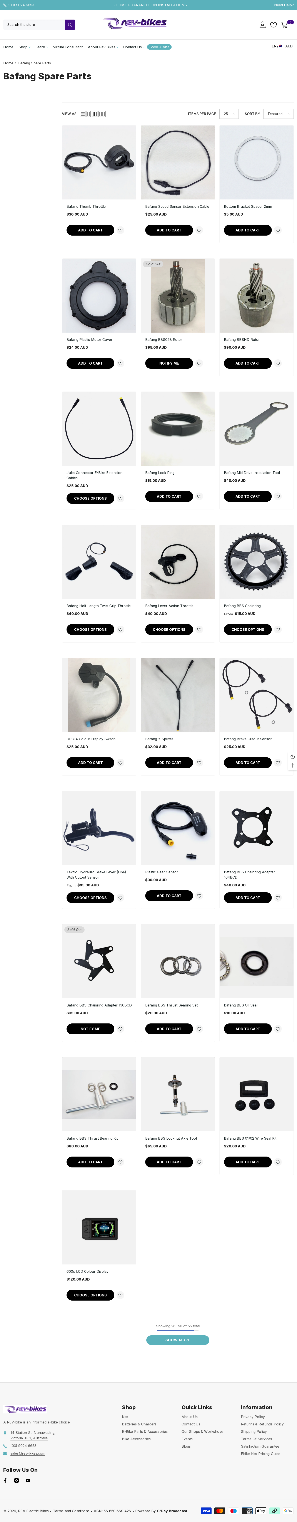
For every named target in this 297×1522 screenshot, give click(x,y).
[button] (82, 114)
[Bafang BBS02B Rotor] (178, 296)
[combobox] (34, 25)
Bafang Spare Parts (34, 63)
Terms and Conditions (71, 1511)
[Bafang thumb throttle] (99, 162)
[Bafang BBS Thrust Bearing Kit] (99, 1094)
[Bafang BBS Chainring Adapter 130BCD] (99, 961)
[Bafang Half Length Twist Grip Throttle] (99, 562)
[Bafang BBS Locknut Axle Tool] (178, 1094)
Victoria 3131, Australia (29, 1438)
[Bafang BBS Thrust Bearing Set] (178, 961)
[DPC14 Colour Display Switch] (99, 695)
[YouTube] (28, 1480)
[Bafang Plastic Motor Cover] (99, 296)
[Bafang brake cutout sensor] (257, 695)
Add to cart (90, 230)
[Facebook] (5, 1480)
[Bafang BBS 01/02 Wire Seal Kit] (257, 1094)
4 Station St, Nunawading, (33, 1432)
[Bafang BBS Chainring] (257, 562)
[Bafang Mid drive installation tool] (257, 429)
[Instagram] (16, 1480)
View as (69, 114)
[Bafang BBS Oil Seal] (257, 961)
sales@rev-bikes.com (27, 1453)
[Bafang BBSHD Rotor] (257, 296)
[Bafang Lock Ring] (178, 429)
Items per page (202, 114)
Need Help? (284, 5)
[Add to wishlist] (120, 230)
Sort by (252, 114)
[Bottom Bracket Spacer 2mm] (257, 162)
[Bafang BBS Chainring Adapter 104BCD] (257, 828)
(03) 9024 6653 (21, 5)
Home (8, 63)
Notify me (169, 363)
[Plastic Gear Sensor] (178, 828)
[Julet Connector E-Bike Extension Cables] (99, 429)
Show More (177, 1340)
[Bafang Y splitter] (178, 695)
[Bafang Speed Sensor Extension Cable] (178, 162)
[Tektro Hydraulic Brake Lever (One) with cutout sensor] (99, 828)
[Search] (39, 25)
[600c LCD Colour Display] (99, 1227)
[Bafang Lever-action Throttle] (178, 562)
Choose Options (90, 498)
